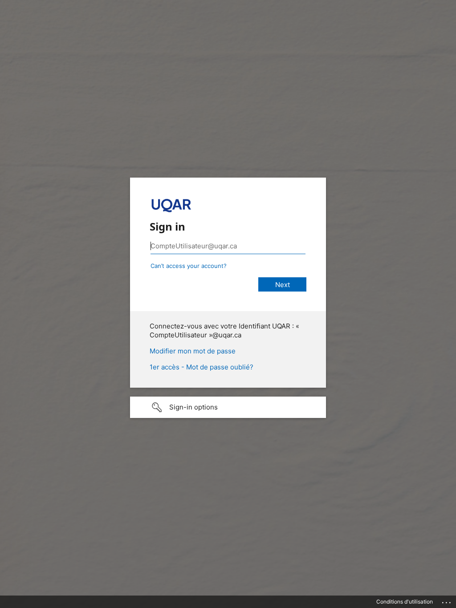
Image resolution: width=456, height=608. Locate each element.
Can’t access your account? (189, 265)
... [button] (447, 600)
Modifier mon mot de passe (193, 351)
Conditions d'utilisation (404, 601)
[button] (228, 407)
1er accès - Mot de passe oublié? (201, 367)
